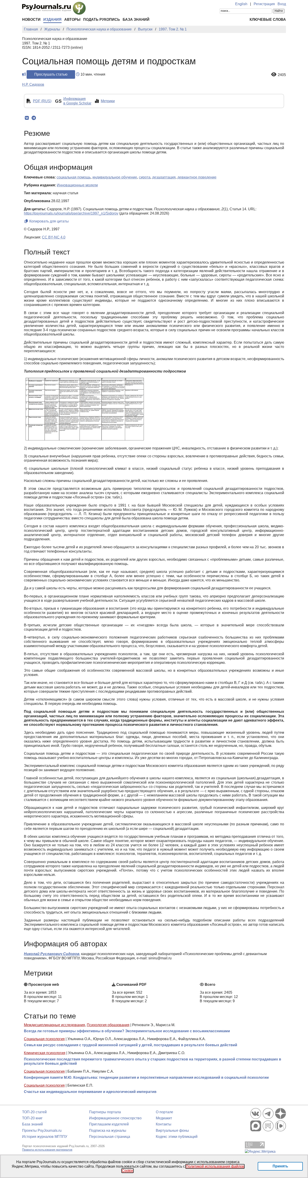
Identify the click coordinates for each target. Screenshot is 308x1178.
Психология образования (108, 1025)
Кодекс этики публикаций (177, 1137)
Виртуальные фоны (172, 1130)
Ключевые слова (268, 19)
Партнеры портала (105, 1112)
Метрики (108, 101)
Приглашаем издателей (109, 1124)
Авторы (72, 19)
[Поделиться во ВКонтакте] (27, 118)
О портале (164, 1112)
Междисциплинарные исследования (54, 1025)
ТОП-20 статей (34, 1112)
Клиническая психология (44, 1053)
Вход (282, 4)
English (241, 4)
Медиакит (164, 1118)
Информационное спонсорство (115, 1118)
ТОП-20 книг (32, 1118)
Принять (280, 1166)
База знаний (136, 19)
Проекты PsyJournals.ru (42, 1130)
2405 (282, 75)
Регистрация (264, 4)
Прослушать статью (50, 74)
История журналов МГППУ (44, 1137)
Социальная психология (44, 1039)
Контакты (163, 1124)
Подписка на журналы (107, 1130)
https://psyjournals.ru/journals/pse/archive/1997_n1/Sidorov (71, 213)
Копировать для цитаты (48, 221)
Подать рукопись (101, 19)
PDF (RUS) (42, 101)
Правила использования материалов (47, 1149)
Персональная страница (109, 1137)
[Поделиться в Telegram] (34, 118)
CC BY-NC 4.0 (53, 237)
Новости (31, 19)
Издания (52, 19)
